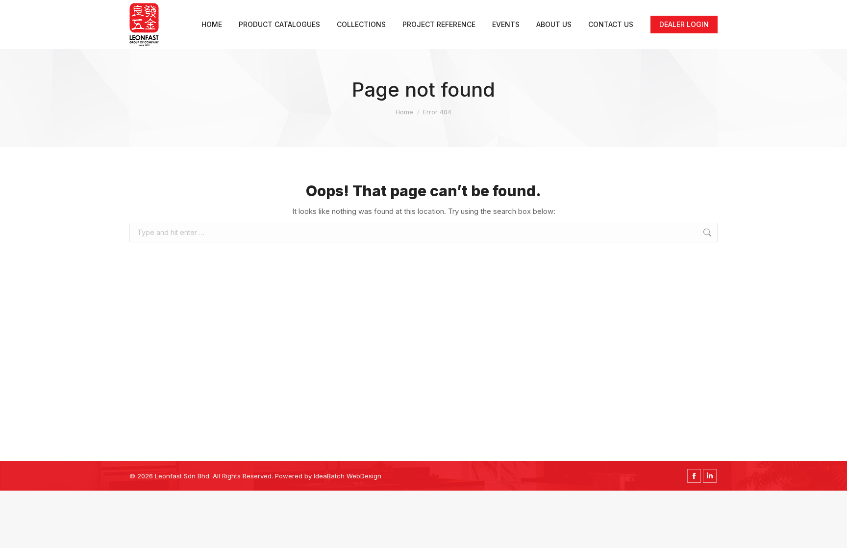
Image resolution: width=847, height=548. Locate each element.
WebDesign (364, 476)
